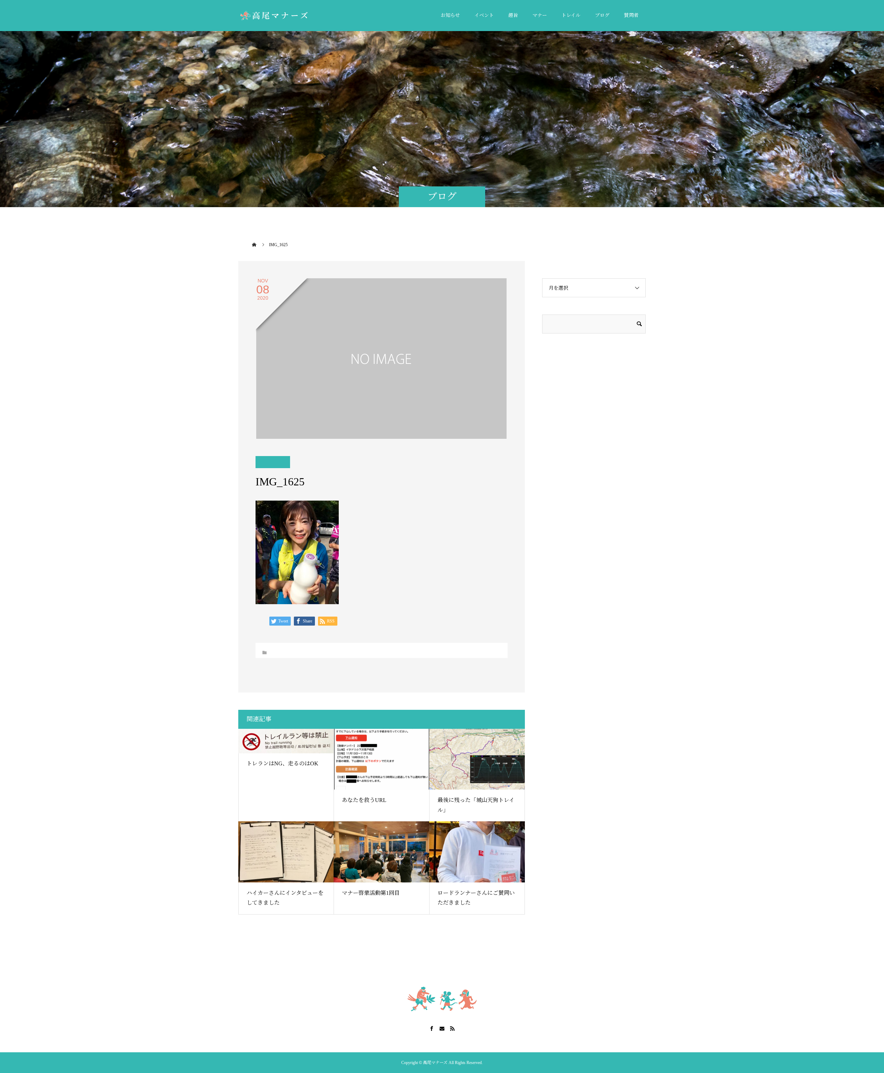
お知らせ (450, 15)
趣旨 (513, 15)
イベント (484, 15)
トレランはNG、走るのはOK (282, 763)
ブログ (602, 15)
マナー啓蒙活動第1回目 (371, 893)
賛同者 (631, 15)
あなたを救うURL (364, 800)
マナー (539, 15)
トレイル (570, 15)
